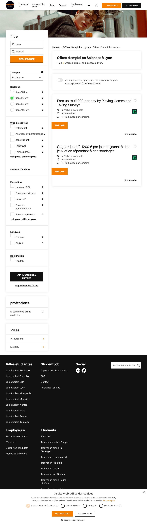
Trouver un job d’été (51, 462)
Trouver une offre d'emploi (55, 442)
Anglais (19, 242)
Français (20, 237)
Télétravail (21, 145)
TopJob (20, 260)
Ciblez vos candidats (17, 447)
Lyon (86, 47)
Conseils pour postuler (53, 489)
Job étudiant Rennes (16, 416)
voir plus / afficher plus (23, 156)
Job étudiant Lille (15, 381)
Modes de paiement (16, 453)
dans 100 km (22, 109)
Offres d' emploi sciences (106, 47)
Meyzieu (14, 346)
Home (55, 47)
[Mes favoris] (89, 5)
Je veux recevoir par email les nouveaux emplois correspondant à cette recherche (91, 82)
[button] (73, 520)
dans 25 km (22, 97)
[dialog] (73, 507)
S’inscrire (10, 442)
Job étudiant (22, 139)
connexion (131, 5)
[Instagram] (79, 370)
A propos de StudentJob (54, 370)
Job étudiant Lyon (15, 387)
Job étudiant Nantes (16, 404)
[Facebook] (84, 370)
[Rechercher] (96, 5)
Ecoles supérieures (25, 193)
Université (21, 199)
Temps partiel (23, 151)
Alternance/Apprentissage (29, 133)
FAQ (43, 376)
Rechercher (27, 59)
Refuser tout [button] (85, 514)
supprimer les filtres (26, 285)
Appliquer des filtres (26, 276)
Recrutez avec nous (16, 436)
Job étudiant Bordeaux (18, 370)
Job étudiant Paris (15, 410)
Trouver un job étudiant (53, 474)
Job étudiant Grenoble (18, 376)
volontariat (21, 128)
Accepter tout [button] (62, 514)
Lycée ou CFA (23, 187)
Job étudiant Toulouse (17, 422)
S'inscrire (112, 5)
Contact (63, 5)
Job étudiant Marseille (17, 399)
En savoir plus (109, 500)
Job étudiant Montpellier (19, 393)
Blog (52, 5)
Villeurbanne (16, 338)
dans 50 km (22, 103)
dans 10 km (22, 92)
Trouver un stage (50, 468)
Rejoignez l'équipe (50, 387)
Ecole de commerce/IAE (23, 207)
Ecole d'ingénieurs (25, 214)
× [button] (144, 492)
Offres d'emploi (71, 47)
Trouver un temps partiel (54, 457)
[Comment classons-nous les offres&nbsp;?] (42, 72)
